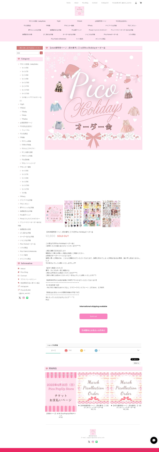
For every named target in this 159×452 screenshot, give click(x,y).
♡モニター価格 (69, 25)
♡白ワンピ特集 (27, 156)
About (76, 3)
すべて (53, 350)
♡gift (58, 21)
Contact (94, 3)
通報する (136, 363)
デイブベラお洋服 (111, 25)
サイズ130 (25, 93)
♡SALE (79, 21)
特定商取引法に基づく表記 (30, 283)
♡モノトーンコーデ (29, 163)
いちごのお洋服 (90, 34)
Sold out (93, 316)
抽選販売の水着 (27, 34)
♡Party (90, 25)
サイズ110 (25, 86)
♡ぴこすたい (132, 25)
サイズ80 (25, 75)
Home (69, 3)
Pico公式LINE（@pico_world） (122, 3)
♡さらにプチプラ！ (29, 148)
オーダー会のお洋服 (69, 34)
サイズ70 (25, 71)
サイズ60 (25, 68)
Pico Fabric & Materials (58, 39)
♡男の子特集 (26, 145)
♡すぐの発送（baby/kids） (37, 21)
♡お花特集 (25, 159)
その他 (24, 193)
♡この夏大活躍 (27, 152)
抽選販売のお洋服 (55, 30)
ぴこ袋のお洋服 (48, 34)
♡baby (24, 112)
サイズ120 (25, 90)
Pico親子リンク (77, 30)
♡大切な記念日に (121, 21)
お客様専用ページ (100, 21)
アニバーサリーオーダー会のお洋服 (122, 30)
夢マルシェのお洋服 (34, 30)
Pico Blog (85, 3)
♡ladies (25, 119)
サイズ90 (25, 79)
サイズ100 (25, 82)
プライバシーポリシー (29, 279)
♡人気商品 (27, 25)
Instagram (105, 3)
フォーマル (25, 130)
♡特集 (48, 25)
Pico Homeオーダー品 (111, 34)
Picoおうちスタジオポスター (98, 30)
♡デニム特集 (26, 141)
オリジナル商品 (100, 39)
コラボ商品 (132, 34)
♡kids (24, 115)
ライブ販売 (79, 39)
